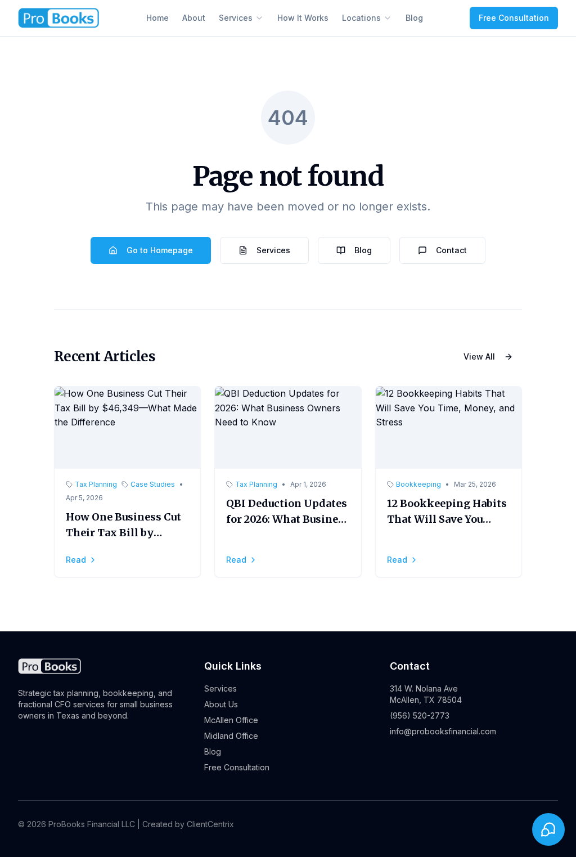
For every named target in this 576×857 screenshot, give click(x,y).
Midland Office (231, 736)
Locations (361, 18)
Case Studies (152, 484)
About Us (221, 704)
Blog (414, 18)
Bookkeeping (418, 484)
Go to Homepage (160, 250)
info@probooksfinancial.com (443, 731)
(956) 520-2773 (419, 715)
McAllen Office (231, 720)
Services (236, 18)
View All (479, 356)
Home (157, 18)
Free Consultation (514, 18)
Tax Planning (96, 484)
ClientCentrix (210, 824)
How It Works (302, 18)
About (193, 18)
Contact (451, 250)
